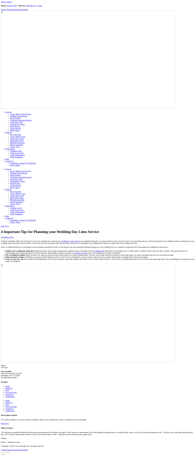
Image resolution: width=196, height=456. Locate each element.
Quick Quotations (16, 157)
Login (40, 6)
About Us (8, 388)
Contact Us (9, 161)
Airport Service (15, 128)
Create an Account (16, 153)
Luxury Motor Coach (17, 137)
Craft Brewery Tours (17, 124)
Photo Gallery (15, 130)
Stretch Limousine (16, 145)
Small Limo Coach (16, 141)
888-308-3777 (31, 6)
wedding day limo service (70, 241)
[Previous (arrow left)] (2, 454)
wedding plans (99, 251)
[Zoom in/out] (2, 452)
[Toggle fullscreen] (4, 452)
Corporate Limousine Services (21, 120)
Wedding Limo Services (18, 116)
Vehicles (8, 133)
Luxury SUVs (15, 147)
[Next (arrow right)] (4, 454)
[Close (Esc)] (9, 452)
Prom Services (15, 126)
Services (8, 112)
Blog (7, 159)
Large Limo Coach (17, 139)
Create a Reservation (17, 155)
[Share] (6, 452)
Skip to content (6, 2)
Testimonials (9, 397)
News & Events (11, 393)
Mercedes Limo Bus (17, 143)
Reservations (10, 149)
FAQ (7, 390)
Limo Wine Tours (16, 122)
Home (7, 386)
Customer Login (16, 151)
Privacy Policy (15, 165)
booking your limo (81, 253)
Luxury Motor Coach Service (20, 114)
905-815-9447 (11, 6)
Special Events (15, 118)
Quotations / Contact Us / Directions (23, 163)
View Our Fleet (15, 135)
